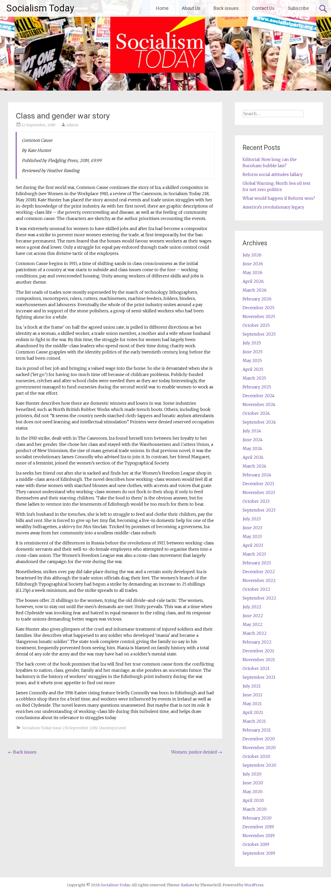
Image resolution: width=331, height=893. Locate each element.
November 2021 (259, 659)
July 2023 (252, 518)
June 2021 (252, 694)
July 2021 (252, 686)
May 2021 (252, 703)
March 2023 (254, 554)
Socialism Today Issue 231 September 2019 (59, 728)
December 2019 (258, 826)
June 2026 (253, 263)
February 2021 (257, 730)
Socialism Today (40, 8)
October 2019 (256, 844)
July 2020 (252, 774)
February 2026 (257, 298)
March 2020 (255, 809)
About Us (191, 8)
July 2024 (252, 430)
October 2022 (256, 589)
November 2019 (259, 835)
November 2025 (259, 316)
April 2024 (253, 457)
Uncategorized (112, 728)
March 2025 (254, 378)
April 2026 (253, 281)
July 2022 (252, 606)
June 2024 (253, 439)
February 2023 (257, 562)
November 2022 (259, 580)
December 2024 (259, 395)
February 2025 (257, 386)
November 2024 (259, 404)
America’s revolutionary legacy (273, 207)
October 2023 (256, 501)
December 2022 (259, 571)
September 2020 (259, 765)
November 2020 (259, 747)
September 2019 (259, 853)
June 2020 (253, 782)
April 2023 (253, 545)
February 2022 (257, 642)
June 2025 (252, 351)
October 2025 (256, 325)
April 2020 (253, 800)
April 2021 (253, 712)
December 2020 (259, 738)
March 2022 (255, 633)
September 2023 (259, 510)
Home (162, 8)
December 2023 (258, 483)
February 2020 (257, 818)
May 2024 (252, 448)
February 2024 (257, 474)
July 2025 (252, 342)
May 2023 (252, 536)
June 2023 (252, 527)
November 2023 (259, 492)
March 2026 (255, 290)
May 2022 (252, 624)
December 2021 (258, 650)
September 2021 (259, 677)
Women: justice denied (196, 752)
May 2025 (252, 360)
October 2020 (256, 756)
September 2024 (259, 422)
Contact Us (263, 8)
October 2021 (256, 668)
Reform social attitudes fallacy (273, 174)
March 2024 (254, 466)
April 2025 (253, 369)
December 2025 (258, 307)
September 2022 (259, 598)
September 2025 (259, 334)
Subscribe (298, 8)
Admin (72, 125)
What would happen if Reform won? (279, 198)
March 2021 (254, 721)
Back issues (226, 8)
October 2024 (256, 413)
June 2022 (253, 615)
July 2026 (252, 254)
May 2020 (252, 791)
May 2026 (252, 272)
